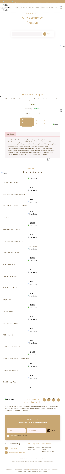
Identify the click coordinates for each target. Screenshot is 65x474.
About (17, 7)
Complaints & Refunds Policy (44, 461)
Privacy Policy (29, 461)
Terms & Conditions (18, 461)
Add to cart (28, 122)
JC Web (43, 459)
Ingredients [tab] (10, 134)
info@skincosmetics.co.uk (19, 2)
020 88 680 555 (8, 2)
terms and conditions (22, 435)
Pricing (43, 7)
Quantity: (27, 113)
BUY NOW (40, 122)
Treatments (23, 7)
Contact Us (49, 7)
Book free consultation (56, 2)
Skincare (37, 7)
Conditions (31, 7)
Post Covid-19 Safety (32, 2)
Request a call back (43, 2)
